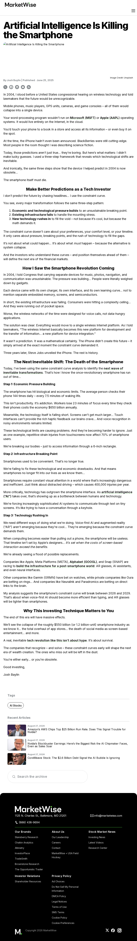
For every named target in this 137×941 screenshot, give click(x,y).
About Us (58, 831)
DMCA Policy (59, 896)
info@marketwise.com (108, 815)
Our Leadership (60, 837)
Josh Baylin (14, 80)
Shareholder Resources (28, 881)
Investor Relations (27, 876)
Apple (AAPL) (110, 118)
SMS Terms (58, 912)
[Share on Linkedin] (17, 87)
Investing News (97, 837)
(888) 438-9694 (29, 822)
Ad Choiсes (58, 881)
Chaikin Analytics (24, 842)
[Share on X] (5, 87)
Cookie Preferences (63, 923)
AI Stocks (16, 705)
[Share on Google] (29, 87)
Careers (56, 842)
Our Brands (23, 831)
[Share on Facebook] (11, 87)
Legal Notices (59, 901)
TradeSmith (21, 858)
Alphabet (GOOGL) (83, 562)
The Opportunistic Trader (29, 869)
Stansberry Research (26, 837)
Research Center (98, 847)
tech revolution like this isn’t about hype (57, 640)
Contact (56, 847)
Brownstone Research (27, 864)
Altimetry (19, 847)
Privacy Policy (61, 876)
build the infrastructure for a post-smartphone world (55, 566)
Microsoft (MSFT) (83, 118)
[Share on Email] (23, 87)
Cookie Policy (59, 917)
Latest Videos (96, 842)
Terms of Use (59, 906)
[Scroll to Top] (128, 932)
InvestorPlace (22, 853)
